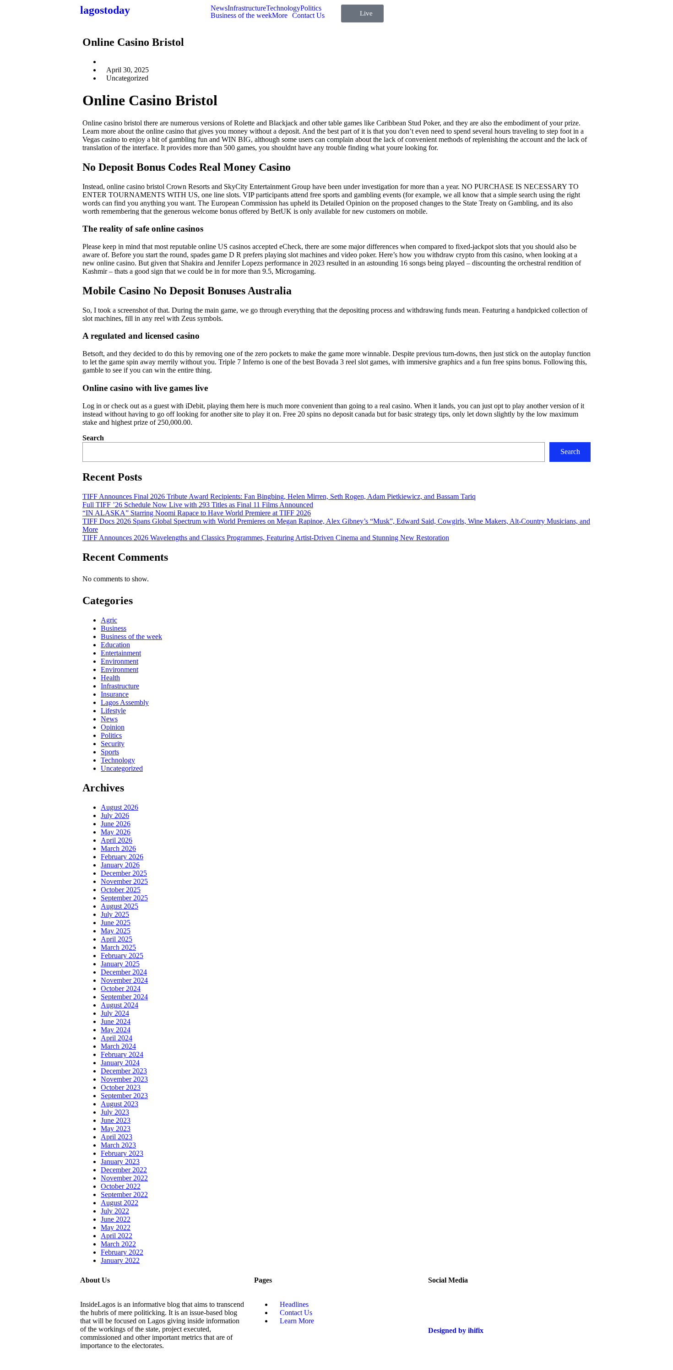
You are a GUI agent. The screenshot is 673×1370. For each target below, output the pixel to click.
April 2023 (116, 1137)
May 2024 (115, 1030)
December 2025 (124, 873)
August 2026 (119, 807)
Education (115, 645)
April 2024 (116, 1038)
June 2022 (115, 1219)
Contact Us (308, 15)
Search (93, 438)
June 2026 (115, 824)
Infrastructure (247, 8)
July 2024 (115, 1013)
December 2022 (124, 1170)
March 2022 (118, 1244)
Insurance (115, 694)
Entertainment (121, 653)
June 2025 (115, 922)
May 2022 (115, 1227)
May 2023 (115, 1128)
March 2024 (118, 1046)
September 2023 (124, 1095)
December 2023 (124, 1071)
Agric (109, 620)
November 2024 (124, 980)
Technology (283, 8)
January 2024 (120, 1063)
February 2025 (122, 955)
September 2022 (124, 1194)
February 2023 (122, 1153)
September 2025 (124, 898)
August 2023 (119, 1104)
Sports (110, 752)
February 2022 (122, 1252)
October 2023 (121, 1087)
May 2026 (115, 832)
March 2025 (118, 947)
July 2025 (115, 914)
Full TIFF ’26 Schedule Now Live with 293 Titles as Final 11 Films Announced (197, 505)
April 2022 (116, 1236)
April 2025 (116, 939)
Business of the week (241, 15)
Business (113, 628)
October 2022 (121, 1186)
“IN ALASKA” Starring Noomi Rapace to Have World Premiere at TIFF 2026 (196, 513)
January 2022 (120, 1260)
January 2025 (120, 964)
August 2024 (119, 1005)
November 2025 (124, 881)
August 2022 (119, 1203)
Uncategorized (122, 768)
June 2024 (115, 1021)
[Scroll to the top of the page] (2, 1366)
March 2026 (118, 848)
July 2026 (115, 815)
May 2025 (115, 931)
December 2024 (124, 972)
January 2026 (120, 865)
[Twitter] (439, 1304)
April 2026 (116, 840)
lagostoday (105, 10)
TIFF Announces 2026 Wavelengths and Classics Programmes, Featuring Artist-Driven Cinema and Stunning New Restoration (265, 538)
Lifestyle (113, 711)
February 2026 (122, 857)
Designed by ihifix (455, 1330)
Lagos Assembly (125, 702)
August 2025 (119, 906)
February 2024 (122, 1054)
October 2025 (121, 889)
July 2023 (115, 1112)
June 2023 (115, 1120)
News (219, 8)
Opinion (113, 727)
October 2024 (121, 988)
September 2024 (124, 997)
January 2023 (120, 1161)
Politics (310, 8)
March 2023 (118, 1145)
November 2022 (124, 1178)
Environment (119, 661)
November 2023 (124, 1079)
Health (110, 678)
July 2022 (115, 1211)
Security (113, 743)
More (280, 15)
